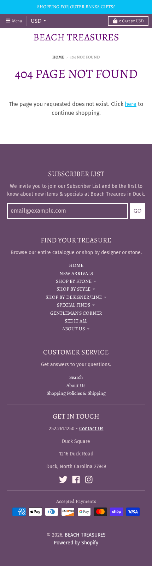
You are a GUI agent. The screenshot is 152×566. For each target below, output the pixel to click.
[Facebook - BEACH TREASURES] (76, 479)
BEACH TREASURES (76, 37)
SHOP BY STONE (74, 281)
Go (137, 211)
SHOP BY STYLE (73, 289)
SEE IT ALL (76, 321)
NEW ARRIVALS (76, 273)
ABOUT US (73, 328)
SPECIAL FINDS (73, 305)
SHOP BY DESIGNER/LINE (74, 297)
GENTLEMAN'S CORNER (76, 313)
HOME (76, 265)
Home (58, 57)
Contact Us (91, 429)
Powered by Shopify (76, 543)
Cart (131, 21)
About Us (76, 385)
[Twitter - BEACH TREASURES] (63, 479)
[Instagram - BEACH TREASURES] (88, 479)
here (130, 104)
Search (76, 377)
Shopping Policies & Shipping (76, 393)
